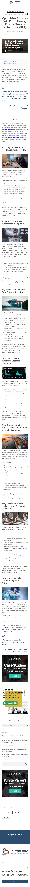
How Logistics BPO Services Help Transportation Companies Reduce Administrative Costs (15, 755)
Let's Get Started (16, 839)
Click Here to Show (9, 63)
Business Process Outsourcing (12, 14)
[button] (27, 867)
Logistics (24, 14)
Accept (15, 881)
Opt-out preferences (11, 884)
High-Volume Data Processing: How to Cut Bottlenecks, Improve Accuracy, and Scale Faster (14, 750)
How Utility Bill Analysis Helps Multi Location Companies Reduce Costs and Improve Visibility (14, 746)
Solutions (3, 862)
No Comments (19, 31)
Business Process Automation (15, 11)
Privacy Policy (19, 884)
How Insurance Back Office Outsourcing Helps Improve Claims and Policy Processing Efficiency (14, 741)
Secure (5, 542)
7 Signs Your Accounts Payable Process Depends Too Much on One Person (14, 737)
